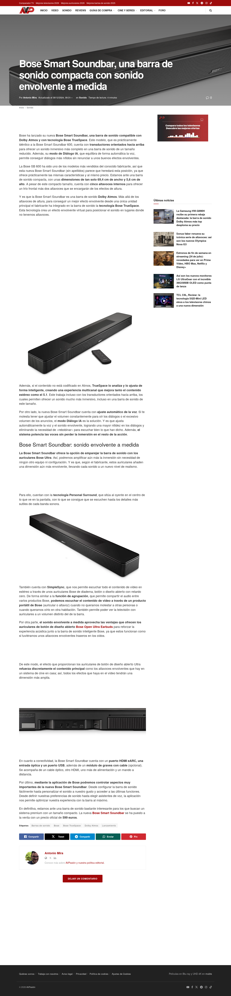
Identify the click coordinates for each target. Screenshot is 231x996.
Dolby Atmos (91, 825)
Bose (56, 825)
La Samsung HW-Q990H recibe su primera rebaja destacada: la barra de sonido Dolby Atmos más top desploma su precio (193, 218)
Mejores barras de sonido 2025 (101, 3)
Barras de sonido (41, 825)
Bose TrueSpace (72, 825)
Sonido (67, 10)
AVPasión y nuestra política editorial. (85, 862)
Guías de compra (101, 10)
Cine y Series (126, 10)
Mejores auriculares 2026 (73, 3)
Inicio (44, 10)
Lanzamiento (109, 825)
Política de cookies (99, 973)
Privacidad (81, 973)
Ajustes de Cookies (121, 973)
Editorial (146, 10)
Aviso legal (67, 973)
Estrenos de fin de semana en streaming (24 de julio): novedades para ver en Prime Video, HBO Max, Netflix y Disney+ (193, 260)
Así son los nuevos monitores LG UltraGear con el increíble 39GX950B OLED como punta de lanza (194, 281)
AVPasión (30, 987)
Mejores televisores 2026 (47, 3)
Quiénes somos (26, 973)
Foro (162, 10)
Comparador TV (26, 3)
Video (55, 10)
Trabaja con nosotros (48, 973)
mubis (208, 973)
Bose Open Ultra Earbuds (94, 627)
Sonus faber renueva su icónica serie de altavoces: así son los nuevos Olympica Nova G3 (194, 239)
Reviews (80, 10)
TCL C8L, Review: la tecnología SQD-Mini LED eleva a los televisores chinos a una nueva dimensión (193, 300)
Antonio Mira (30, 97)
